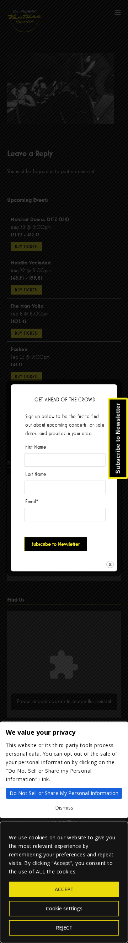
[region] (64, 882)
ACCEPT (64, 889)
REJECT (64, 927)
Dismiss (64, 807)
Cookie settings (64, 908)
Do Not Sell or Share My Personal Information (64, 793)
